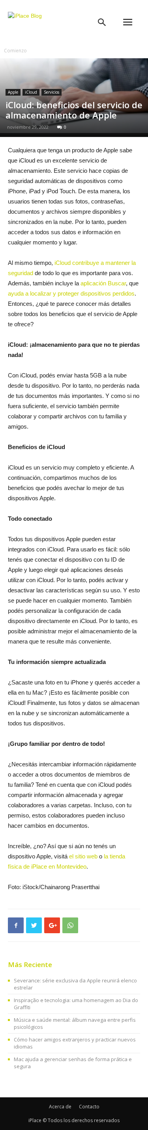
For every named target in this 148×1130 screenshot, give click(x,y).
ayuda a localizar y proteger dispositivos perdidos (71, 293)
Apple (13, 92)
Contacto (89, 1106)
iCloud (31, 92)
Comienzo (15, 50)
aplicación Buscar (103, 283)
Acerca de (60, 1106)
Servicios (51, 92)
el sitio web (83, 856)
